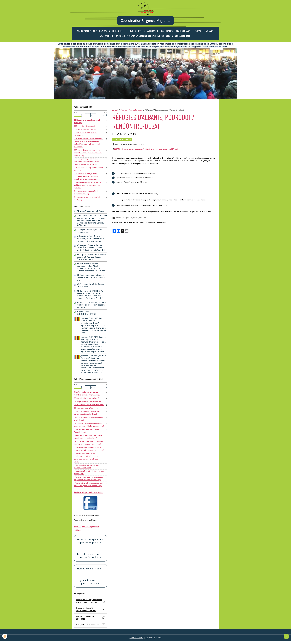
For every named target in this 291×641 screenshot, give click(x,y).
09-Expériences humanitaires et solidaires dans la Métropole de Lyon (91, 277)
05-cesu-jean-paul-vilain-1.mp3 (86, 408)
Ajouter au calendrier (123, 139)
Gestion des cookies (154, 638)
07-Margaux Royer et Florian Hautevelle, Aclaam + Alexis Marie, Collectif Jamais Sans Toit (91, 247)
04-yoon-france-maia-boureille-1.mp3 (89, 405)
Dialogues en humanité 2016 (90, 624)
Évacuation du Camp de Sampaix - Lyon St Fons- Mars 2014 (90, 601)
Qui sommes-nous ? (87, 31)
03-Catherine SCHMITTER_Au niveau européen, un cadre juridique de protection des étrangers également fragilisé (90, 294)
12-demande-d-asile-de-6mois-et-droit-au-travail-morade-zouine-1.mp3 (89, 448)
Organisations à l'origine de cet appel (88, 582)
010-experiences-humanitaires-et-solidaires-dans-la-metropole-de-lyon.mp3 (87, 185)
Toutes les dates (135, 110)
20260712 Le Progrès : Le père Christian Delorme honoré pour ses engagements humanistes (145, 36)
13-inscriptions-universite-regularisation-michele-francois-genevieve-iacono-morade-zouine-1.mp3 (87, 457)
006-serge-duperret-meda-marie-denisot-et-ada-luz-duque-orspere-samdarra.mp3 (88, 153)
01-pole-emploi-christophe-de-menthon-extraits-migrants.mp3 (87, 393)
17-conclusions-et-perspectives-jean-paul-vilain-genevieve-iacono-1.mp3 (89, 484)
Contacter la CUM (204, 31)
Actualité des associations (160, 31)
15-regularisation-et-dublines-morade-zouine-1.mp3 (89, 472)
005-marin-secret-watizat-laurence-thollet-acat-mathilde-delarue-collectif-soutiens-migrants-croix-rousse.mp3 (88, 142)
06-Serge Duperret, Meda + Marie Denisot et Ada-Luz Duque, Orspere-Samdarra (91, 257)
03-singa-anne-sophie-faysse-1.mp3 (88, 401)
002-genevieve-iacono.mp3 (84, 126)
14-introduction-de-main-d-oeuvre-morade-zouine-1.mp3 (88, 466)
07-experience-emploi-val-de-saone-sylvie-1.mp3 (88, 418)
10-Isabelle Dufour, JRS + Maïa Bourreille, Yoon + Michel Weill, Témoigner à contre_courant (90, 238)
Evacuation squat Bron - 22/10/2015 (90, 617)
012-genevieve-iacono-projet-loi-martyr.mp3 (87, 198)
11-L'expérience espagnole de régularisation (89, 230)
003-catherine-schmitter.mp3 (85, 129)
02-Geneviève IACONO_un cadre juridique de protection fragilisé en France (91, 304)
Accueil (115, 110)
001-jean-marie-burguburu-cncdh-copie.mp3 (87, 121)
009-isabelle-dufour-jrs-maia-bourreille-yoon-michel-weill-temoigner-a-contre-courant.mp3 (87, 176)
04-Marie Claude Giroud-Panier (90, 211)
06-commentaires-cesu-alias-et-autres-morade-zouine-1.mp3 (87, 412)
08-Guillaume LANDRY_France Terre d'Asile (90, 285)
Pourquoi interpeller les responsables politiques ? (90, 541)
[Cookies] (4, 636)
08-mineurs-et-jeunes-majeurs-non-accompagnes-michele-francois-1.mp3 (89, 424)
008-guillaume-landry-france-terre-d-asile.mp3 (89, 168)
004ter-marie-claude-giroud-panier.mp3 (85, 134)
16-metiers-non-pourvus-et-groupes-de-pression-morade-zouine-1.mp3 (88, 478)
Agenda (124, 110)
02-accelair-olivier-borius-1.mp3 (86, 398)
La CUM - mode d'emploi (111, 31)
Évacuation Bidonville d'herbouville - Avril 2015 (90, 609)
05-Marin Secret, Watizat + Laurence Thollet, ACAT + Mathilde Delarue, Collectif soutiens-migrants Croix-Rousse (91, 267)
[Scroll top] (286, 636)
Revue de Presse (137, 31)
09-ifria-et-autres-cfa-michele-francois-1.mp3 (86, 430)
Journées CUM (183, 31)
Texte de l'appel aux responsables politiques (90, 556)
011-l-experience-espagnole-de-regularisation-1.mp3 (86, 192)
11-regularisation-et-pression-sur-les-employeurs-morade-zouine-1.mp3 (89, 442)
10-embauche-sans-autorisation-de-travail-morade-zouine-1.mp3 (88, 436)
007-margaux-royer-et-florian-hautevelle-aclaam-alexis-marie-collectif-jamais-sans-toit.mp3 (87, 161)
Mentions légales (136, 638)
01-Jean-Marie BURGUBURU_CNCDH (87, 312)
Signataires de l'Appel (89, 568)
